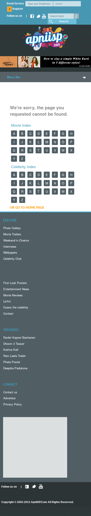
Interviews (9, 246)
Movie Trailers (12, 234)
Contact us (10, 392)
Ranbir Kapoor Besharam (19, 337)
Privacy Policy (12, 404)
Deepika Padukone (15, 368)
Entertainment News (16, 289)
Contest (8, 313)
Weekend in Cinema (16, 240)
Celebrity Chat (12, 258)
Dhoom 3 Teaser (13, 344)
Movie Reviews (13, 295)
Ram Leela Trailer (14, 356)
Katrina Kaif (10, 349)
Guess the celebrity (15, 307)
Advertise (9, 398)
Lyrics (7, 301)
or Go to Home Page (27, 208)
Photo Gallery (12, 228)
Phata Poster (11, 362)
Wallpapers (10, 252)
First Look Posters (15, 283)
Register (17, 8)
